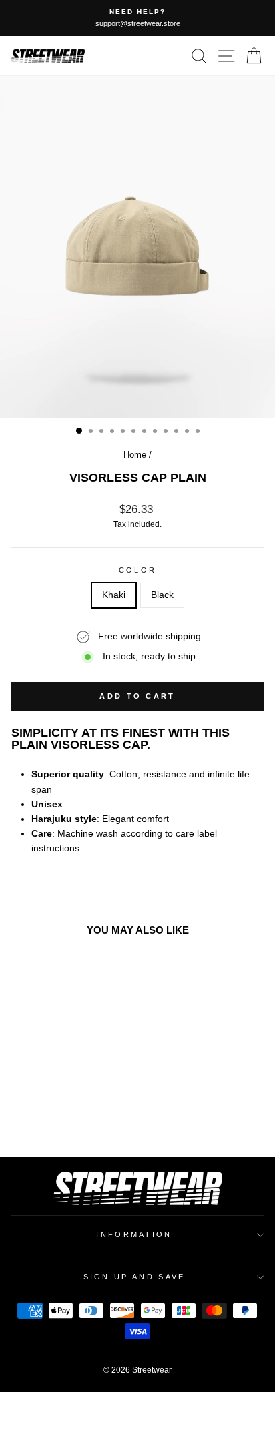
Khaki (113, 595)
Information (134, 1234)
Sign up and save (134, 1277)
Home (134, 455)
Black (162, 595)
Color (138, 570)
